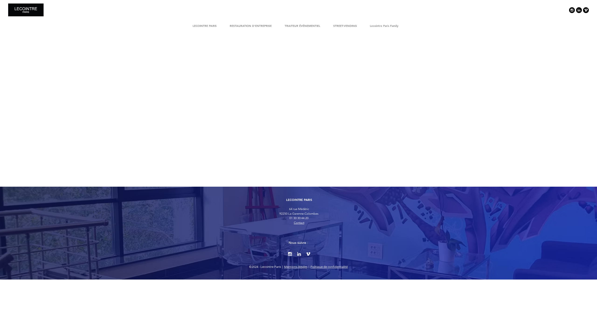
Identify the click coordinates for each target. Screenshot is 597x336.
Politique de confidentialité (329, 267)
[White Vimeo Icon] (308, 254)
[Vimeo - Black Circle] (586, 10)
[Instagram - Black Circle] (572, 10)
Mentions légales (295, 267)
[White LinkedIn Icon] (299, 254)
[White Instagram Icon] (290, 254)
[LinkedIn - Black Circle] (579, 10)
